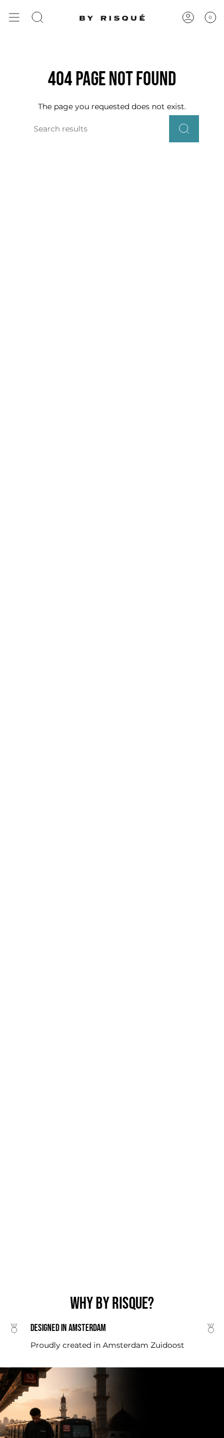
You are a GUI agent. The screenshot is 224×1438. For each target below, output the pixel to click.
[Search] (184, 128)
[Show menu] (14, 17)
